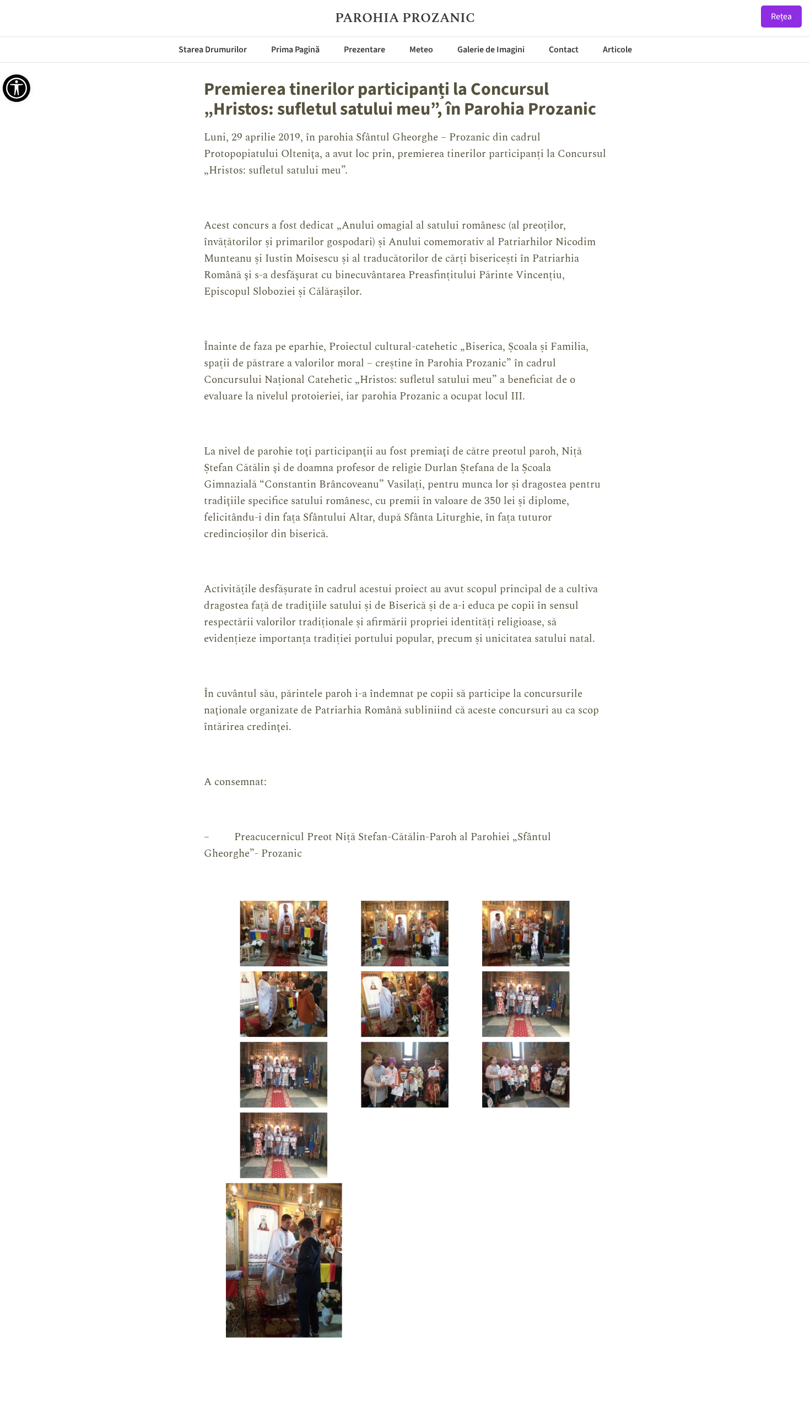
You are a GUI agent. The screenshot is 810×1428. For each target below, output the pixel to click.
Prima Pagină (295, 50)
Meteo (421, 50)
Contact (564, 50)
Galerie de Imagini (491, 50)
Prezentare (364, 50)
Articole (617, 50)
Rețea (781, 16)
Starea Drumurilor (213, 50)
